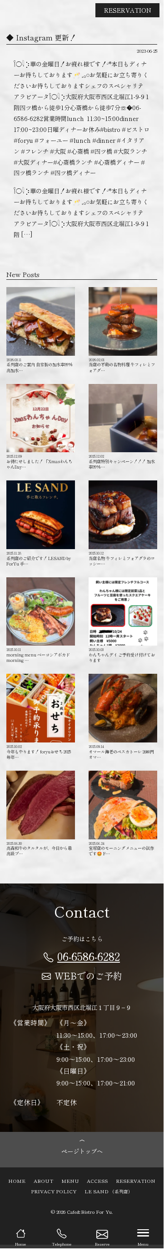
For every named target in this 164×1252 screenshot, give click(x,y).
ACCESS (97, 1180)
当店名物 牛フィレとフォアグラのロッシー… (122, 558)
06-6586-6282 (88, 956)
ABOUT (43, 1180)
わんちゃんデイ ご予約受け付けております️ (122, 655)
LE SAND (108, 1191)
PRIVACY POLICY (53, 1191)
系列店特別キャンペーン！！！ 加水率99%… (122, 462)
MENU (70, 1180)
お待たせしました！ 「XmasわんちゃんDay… (39, 462)
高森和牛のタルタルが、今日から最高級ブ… (39, 849)
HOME (16, 1180)
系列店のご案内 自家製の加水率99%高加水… (39, 365)
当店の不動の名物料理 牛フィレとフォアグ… (122, 365)
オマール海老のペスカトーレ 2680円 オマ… (121, 752)
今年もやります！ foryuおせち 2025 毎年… (38, 752)
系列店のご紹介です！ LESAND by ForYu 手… (38, 558)
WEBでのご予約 (88, 975)
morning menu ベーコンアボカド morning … (40, 655)
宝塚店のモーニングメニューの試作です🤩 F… (121, 849)
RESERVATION (127, 10)
